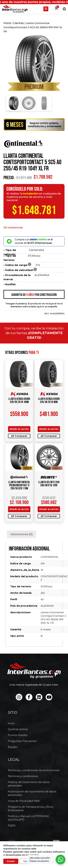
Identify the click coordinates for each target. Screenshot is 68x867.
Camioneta (36, 250)
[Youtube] (49, 697)
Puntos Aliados (17, 735)
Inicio (7, 23)
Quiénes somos (18, 729)
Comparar (21, 435)
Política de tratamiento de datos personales (29, 783)
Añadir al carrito (19, 429)
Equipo (12, 747)
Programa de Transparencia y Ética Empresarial (30, 808)
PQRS (12, 825)
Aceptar (11, 861)
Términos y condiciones (23, 776)
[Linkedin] (39, 697)
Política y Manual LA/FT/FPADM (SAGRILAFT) (28, 817)
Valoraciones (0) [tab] (21, 534)
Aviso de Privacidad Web (24, 800)
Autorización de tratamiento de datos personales (32, 793)
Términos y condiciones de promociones (33, 770)
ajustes (34, 854)
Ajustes (27, 861)
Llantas (18, 23)
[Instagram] (19, 697)
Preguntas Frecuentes (22, 741)
